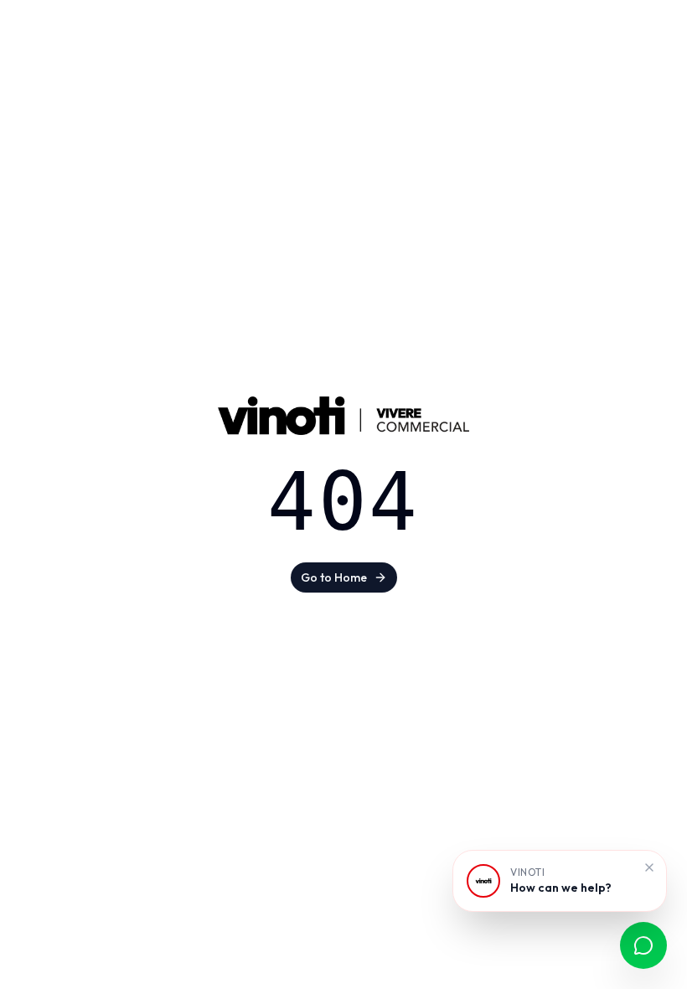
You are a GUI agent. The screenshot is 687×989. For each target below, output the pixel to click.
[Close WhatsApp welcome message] (649, 867)
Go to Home (334, 577)
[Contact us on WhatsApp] (643, 945)
